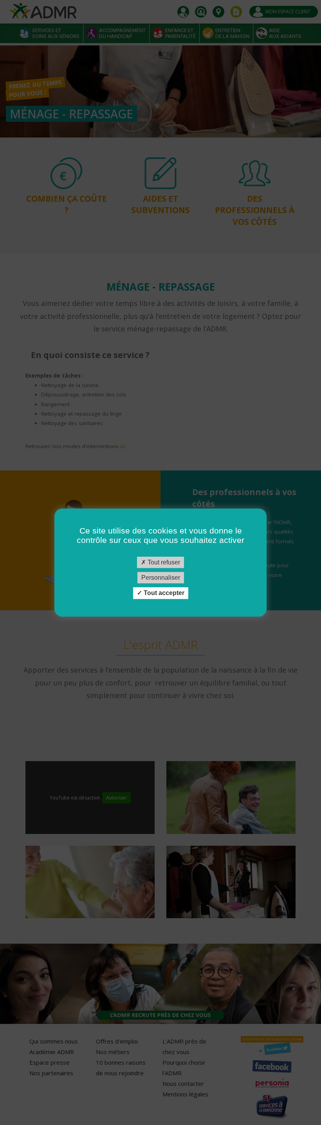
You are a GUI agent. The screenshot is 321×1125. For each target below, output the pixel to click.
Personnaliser (160, 577)
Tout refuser (163, 562)
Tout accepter (163, 593)
